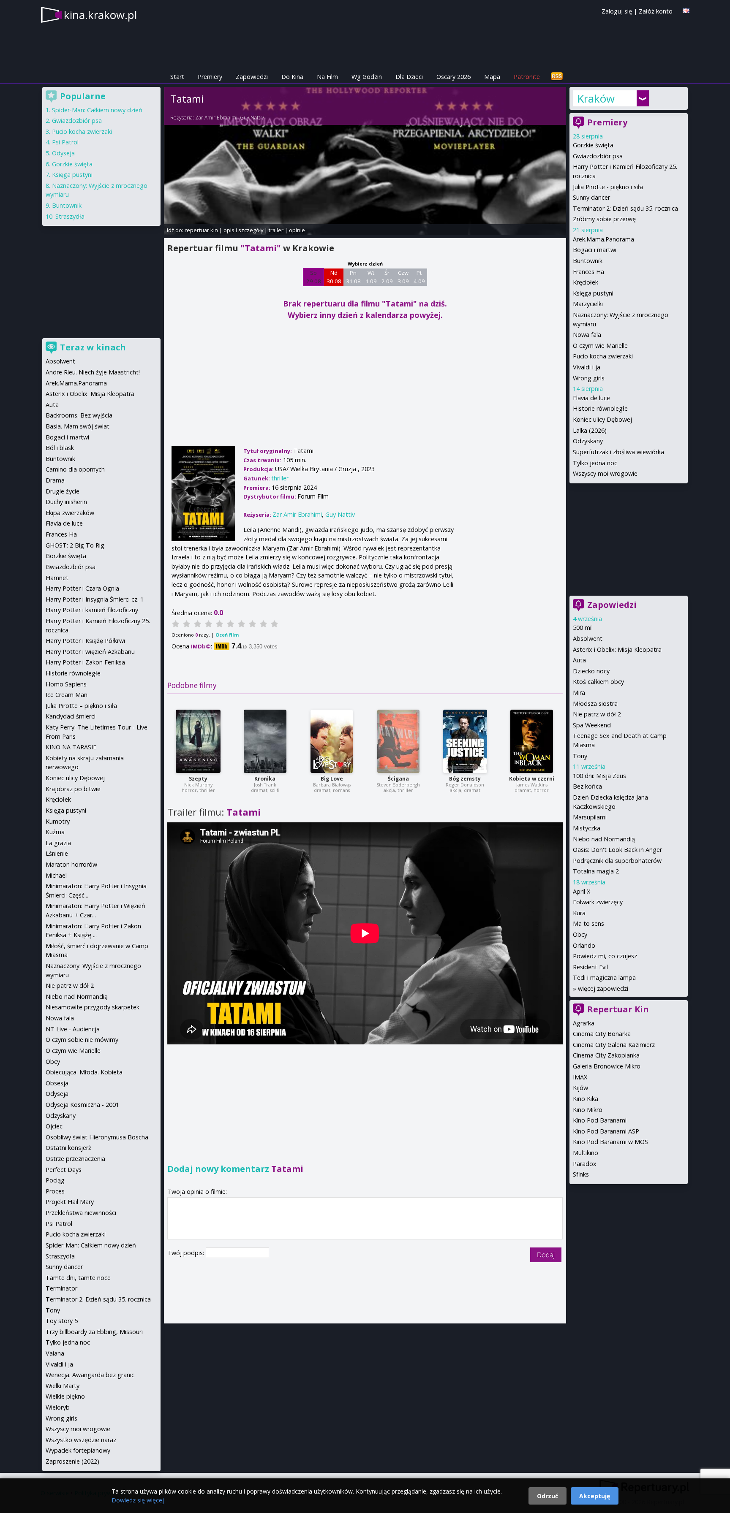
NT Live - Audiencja (73, 1029)
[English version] (686, 10)
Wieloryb (58, 1407)
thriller (280, 478)
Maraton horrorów (71, 864)
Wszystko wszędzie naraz (81, 1440)
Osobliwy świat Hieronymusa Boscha (97, 1137)
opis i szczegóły (243, 230)
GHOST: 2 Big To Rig (75, 545)
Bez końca (587, 786)
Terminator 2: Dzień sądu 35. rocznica (625, 208)
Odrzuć (547, 1496)
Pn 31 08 (353, 277)
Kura (579, 913)
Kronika (264, 778)
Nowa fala (587, 335)
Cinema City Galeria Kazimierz (614, 1045)
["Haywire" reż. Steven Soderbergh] (398, 741)
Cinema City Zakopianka (606, 1055)
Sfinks (581, 1174)
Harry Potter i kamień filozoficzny (92, 610)
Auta (579, 660)
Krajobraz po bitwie (73, 789)
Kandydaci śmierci (70, 716)
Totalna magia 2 (596, 871)
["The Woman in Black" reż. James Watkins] (531, 741)
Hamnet (57, 578)
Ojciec (54, 1126)
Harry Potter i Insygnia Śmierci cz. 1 (95, 599)
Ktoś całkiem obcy (598, 682)
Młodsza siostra (595, 704)
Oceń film (227, 635)
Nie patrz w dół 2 (597, 714)
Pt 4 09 (419, 277)
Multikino (585, 1153)
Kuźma (55, 832)
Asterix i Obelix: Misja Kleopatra (617, 649)
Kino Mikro (587, 1110)
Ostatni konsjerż (68, 1148)
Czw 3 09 (403, 277)
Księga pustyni (593, 293)
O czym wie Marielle (600, 346)
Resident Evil (590, 967)
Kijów (580, 1088)
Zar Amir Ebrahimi (216, 117)
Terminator (61, 1288)
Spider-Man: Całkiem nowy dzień (97, 110)
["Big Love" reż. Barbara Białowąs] (332, 741)
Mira (579, 693)
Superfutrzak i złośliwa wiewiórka (618, 452)
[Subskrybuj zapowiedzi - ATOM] (557, 76)
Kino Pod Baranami (599, 1120)
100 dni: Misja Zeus (599, 776)
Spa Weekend (592, 725)
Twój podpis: (186, 1253)
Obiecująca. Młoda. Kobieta (84, 1072)
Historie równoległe (600, 408)
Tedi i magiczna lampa (604, 977)
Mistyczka (586, 828)
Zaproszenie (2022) (72, 1461)
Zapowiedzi (252, 77)
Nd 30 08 (334, 277)
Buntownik (587, 261)
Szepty (198, 778)
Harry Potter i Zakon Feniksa (85, 662)
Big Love (332, 778)
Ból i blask (60, 448)
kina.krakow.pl (100, 14)
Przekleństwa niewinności (81, 1213)
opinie (297, 230)
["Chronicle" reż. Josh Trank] (265, 741)
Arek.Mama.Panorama (603, 239)
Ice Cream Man (66, 695)
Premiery (210, 77)
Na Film (327, 77)
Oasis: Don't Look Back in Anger (617, 850)
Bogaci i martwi (594, 250)
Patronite (527, 77)
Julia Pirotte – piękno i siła (81, 706)
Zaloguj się (617, 11)
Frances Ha (588, 272)
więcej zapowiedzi (603, 988)
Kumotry (58, 821)
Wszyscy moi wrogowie (605, 473)
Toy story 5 (62, 1321)
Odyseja (63, 153)
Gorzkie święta (593, 145)
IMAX (580, 1077)
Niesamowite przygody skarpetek (92, 1007)
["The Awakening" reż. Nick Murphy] (198, 741)
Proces (55, 1191)
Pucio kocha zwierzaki (603, 356)
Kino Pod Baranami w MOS (610, 1142)
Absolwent (587, 638)
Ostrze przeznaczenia (75, 1159)
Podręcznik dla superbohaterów (617, 861)
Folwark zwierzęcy (598, 902)
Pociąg (55, 1180)
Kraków (596, 98)
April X (581, 891)
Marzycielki (588, 304)
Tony (580, 756)
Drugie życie (62, 491)
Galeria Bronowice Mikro (606, 1066)
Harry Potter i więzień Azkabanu (90, 652)
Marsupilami (590, 817)
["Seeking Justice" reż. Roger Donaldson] (465, 741)
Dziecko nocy (591, 671)
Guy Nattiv (252, 117)
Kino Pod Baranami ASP (606, 1131)
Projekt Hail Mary (70, 1202)
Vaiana (55, 1353)
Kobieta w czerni (531, 778)
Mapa (492, 77)
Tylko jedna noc (595, 463)
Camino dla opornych (75, 469)
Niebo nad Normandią (604, 839)
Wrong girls (589, 378)
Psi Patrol (65, 142)
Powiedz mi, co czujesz (605, 956)
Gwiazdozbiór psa (598, 156)
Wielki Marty (62, 1386)
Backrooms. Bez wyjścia (79, 415)
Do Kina (292, 77)
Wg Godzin (366, 77)
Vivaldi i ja (586, 367)
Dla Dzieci (409, 77)
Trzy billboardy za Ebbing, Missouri (94, 1332)
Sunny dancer (591, 197)
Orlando (584, 945)
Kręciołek (585, 282)
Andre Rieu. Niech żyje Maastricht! (93, 372)
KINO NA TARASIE (71, 747)
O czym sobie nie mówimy (82, 1040)
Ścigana (398, 778)
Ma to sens (588, 923)
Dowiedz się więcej (138, 1500)
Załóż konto (656, 11)
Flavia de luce (591, 398)
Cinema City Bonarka (602, 1034)
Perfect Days (64, 1170)
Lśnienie (57, 853)
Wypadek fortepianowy (78, 1450)
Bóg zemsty (465, 778)
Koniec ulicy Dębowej (602, 419)
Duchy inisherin (66, 502)
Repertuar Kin (618, 1009)
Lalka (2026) (590, 430)
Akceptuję (594, 1496)
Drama (55, 480)
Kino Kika (585, 1099)
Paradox (585, 1164)
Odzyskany (588, 441)
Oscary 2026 (453, 77)
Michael (56, 875)
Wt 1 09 (371, 277)
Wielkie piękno (65, 1396)
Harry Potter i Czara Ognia (82, 588)
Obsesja (57, 1083)
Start (177, 77)
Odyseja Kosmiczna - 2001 (82, 1105)
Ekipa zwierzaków (70, 513)
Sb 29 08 (313, 277)
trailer (276, 230)
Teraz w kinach (93, 347)
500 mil (583, 628)
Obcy (580, 934)
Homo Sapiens (66, 684)
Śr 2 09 (387, 277)
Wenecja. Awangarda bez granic (90, 1375)
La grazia (58, 843)
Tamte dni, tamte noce (78, 1278)
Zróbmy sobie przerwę (604, 219)
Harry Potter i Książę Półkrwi (85, 641)
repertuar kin (201, 230)
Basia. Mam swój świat (77, 426)
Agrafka (583, 1023)
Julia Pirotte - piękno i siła (608, 187)
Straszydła (69, 216)
